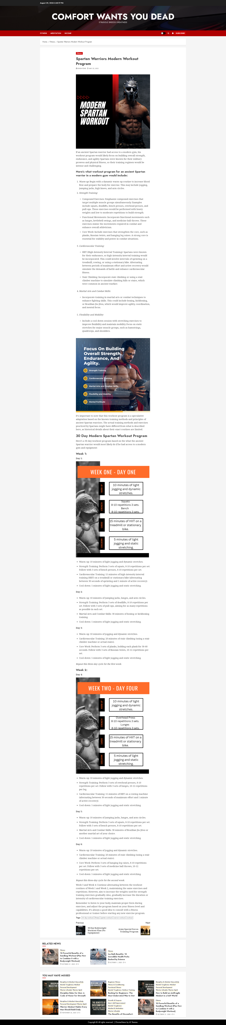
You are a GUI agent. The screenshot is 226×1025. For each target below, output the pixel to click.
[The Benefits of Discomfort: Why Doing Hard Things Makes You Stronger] (98, 1007)
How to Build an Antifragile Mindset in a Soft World (168, 994)
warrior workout (119, 918)
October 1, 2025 (116, 963)
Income (68, 33)
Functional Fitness (114, 987)
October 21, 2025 (68, 964)
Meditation (55, 33)
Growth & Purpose (114, 1000)
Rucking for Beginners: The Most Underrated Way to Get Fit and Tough (121, 996)
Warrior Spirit (77, 990)
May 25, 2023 (94, 69)
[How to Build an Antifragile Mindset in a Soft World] (146, 988)
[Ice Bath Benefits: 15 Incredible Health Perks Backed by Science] (98, 957)
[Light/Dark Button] (163, 33)
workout (129, 918)
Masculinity (79, 982)
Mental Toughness (67, 985)
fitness (97, 918)
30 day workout (87, 918)
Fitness (43, 33)
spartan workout (106, 918)
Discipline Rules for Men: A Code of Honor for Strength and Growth (73, 996)
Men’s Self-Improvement (116, 1003)
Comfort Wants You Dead (113, 16)
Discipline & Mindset (67, 982)
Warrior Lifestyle (66, 990)
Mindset (77, 985)
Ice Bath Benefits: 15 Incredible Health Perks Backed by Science (118, 957)
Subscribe (180, 33)
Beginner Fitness (114, 982)
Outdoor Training (128, 990)
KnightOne (82, 69)
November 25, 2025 (69, 1013)
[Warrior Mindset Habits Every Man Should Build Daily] (50, 1007)
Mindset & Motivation (115, 1008)
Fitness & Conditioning (116, 985)
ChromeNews (120, 1022)
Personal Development (68, 987)
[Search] (168, 33)
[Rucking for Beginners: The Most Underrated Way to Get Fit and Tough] (98, 988)
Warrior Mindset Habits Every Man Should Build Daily (73, 1008)
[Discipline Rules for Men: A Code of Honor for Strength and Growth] (50, 988)
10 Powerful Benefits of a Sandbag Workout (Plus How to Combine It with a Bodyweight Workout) (73, 957)
